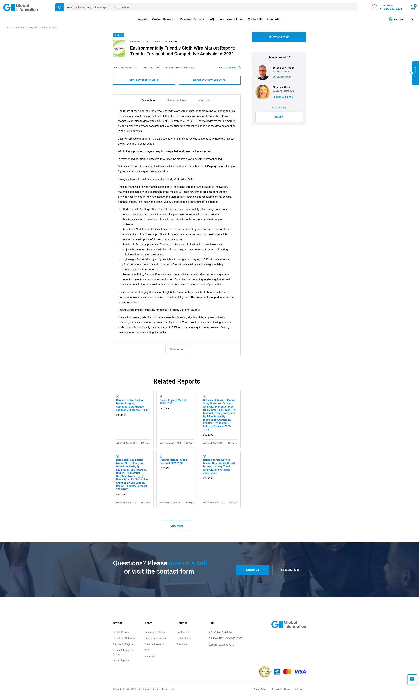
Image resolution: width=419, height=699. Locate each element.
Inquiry (279, 117)
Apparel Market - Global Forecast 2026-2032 (174, 461)
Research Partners (192, 19)
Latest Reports (121, 660)
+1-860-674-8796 (283, 96)
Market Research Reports (27, 28)
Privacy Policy (260, 689)
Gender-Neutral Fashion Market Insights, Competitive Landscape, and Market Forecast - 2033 (132, 405)
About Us (150, 656)
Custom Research (163, 19)
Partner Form (184, 638)
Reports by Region (123, 644)
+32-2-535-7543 (282, 77)
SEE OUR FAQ (279, 107)
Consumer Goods (50, 28)
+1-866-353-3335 (391, 9)
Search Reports (121, 632)
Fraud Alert (274, 19)
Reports (142, 19)
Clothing (118, 35)
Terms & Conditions (281, 689)
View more (177, 526)
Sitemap (299, 689)
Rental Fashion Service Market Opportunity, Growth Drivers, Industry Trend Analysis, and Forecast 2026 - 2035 (219, 466)
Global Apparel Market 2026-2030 (173, 401)
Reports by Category (124, 638)
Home (9, 28)
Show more (176, 349)
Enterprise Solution (231, 19)
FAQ (211, 19)
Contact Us (255, 19)
